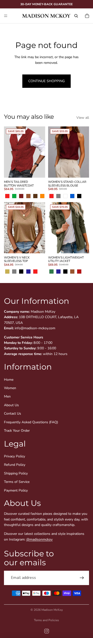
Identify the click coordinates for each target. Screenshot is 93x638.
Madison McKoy (52, 610)
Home (8, 379)
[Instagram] (47, 631)
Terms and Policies (46, 620)
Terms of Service (17, 482)
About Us (11, 405)
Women (10, 388)
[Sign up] (82, 578)
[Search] (76, 15)
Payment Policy (16, 490)
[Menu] (5, 16)
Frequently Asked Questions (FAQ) (31, 422)
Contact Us (12, 413)
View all (82, 117)
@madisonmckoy (39, 539)
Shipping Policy (16, 473)
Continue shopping (46, 81)
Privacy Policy (14, 456)
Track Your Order (17, 430)
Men (7, 396)
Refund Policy (14, 465)
